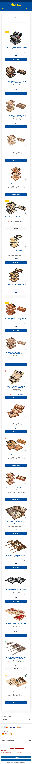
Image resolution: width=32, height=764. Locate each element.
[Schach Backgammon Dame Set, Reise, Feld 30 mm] (16, 207)
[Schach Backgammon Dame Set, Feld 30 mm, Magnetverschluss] (16, 275)
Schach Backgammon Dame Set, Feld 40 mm (16, 149)
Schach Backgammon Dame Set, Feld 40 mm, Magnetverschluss (16, 353)
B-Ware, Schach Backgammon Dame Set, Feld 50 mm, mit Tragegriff (16, 387)
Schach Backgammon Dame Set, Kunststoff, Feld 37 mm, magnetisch (16, 48)
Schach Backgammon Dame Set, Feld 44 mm (16, 250)
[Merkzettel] (26, 8)
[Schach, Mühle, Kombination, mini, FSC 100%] (16, 682)
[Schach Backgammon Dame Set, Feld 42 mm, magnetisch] (16, 478)
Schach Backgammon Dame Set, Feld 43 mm (16, 454)
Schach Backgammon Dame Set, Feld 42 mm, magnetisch (16, 488)
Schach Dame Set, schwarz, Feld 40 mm (16, 589)
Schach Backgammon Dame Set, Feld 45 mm (16, 183)
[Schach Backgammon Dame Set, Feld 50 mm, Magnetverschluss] (16, 512)
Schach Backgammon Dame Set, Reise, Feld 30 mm (16, 217)
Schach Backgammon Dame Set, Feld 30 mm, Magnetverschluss (16, 285)
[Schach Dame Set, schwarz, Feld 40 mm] (16, 580)
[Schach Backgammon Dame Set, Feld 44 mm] (16, 241)
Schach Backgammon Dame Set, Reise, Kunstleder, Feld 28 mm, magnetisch (16, 658)
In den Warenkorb (16, 59)
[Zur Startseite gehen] (16, 5)
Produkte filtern (17, 17)
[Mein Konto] (23, 8)
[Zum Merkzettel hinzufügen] (25, 44)
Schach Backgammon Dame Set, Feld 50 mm (16, 420)
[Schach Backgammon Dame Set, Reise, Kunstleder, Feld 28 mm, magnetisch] (16, 648)
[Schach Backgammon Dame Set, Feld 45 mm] (16, 174)
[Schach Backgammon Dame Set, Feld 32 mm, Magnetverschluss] (16, 106)
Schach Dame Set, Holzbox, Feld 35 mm (16, 623)
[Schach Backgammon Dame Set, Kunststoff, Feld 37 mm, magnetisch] (16, 38)
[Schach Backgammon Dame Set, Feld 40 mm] (16, 140)
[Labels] (26, 675)
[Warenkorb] (29, 8)
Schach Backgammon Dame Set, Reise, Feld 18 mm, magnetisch (16, 319)
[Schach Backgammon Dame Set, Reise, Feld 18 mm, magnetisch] (16, 309)
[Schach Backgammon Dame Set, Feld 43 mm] (16, 445)
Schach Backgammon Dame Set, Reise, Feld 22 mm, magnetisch (16, 82)
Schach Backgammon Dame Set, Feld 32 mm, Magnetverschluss (16, 116)
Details (16, 228)
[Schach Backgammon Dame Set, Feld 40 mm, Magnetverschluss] (16, 343)
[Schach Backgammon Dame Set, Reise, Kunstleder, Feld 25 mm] (16, 546)
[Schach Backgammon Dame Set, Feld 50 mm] (16, 411)
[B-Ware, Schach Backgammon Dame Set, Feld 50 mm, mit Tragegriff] (16, 377)
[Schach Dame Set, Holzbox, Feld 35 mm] (16, 614)
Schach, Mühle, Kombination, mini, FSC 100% (16, 691)
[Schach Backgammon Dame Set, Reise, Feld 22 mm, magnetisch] (16, 72)
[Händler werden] (20, 8)
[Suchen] (16, 8)
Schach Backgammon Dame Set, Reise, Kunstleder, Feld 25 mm (16, 556)
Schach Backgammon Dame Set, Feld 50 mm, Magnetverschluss (16, 522)
